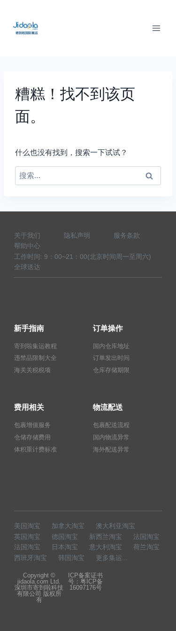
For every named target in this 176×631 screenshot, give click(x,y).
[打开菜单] (156, 28)
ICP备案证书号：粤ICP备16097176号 (85, 581)
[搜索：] (88, 175)
